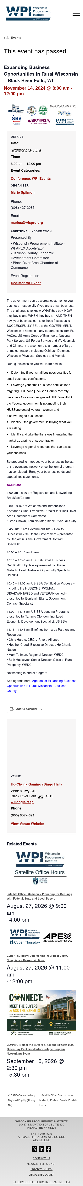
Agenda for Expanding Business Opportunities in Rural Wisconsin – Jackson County (41, 685)
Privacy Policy (41, 1169)
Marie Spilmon (23, 192)
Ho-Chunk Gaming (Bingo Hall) (36, 784)
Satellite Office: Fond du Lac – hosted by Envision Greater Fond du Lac (58, 1100)
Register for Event (26, 282)
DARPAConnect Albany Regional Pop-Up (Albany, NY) (22, 1100)
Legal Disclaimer (41, 1174)
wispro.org (41, 1140)
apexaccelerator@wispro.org (41, 1136)
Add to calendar (26, 709)
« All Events (12, 37)
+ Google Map (22, 801)
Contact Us (41, 1158)
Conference (20, 178)
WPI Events (41, 178)
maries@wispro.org (27, 222)
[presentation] (40, 870)
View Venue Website (27, 823)
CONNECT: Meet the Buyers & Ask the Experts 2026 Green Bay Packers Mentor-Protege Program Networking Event (40, 1049)
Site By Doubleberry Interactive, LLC (42, 1181)
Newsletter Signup (41, 1163)
